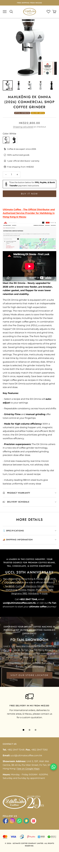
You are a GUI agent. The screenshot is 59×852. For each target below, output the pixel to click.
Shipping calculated (23, 126)
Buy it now (29, 193)
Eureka (22, 589)
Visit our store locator (29, 675)
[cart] (54, 12)
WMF (12, 586)
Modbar (41, 586)
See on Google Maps (28, 768)
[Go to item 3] (30, 85)
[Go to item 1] (8, 85)
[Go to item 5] (52, 85)
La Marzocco (29, 586)
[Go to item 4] (41, 85)
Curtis (19, 586)
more (44, 593)
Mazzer (31, 589)
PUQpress (41, 589)
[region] (29, 708)
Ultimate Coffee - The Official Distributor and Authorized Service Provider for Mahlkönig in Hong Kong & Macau (29, 213)
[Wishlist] (48, 12)
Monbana (33, 593)
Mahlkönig (11, 589)
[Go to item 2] (19, 85)
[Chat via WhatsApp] (53, 766)
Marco (50, 586)
